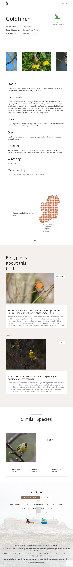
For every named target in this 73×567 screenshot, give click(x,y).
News (43, 508)
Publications (25, 508)
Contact (60, 504)
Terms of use (29, 513)
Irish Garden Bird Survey (35, 174)
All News (9, 335)
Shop (50, 508)
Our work (27, 504)
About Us (50, 504)
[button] (66, 3)
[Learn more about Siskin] (36, 454)
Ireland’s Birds (15, 504)
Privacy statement (42, 513)
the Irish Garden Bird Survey (29, 323)
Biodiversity (60, 276)
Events (35, 508)
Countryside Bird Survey (16, 174)
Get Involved (38, 504)
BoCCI (62, 342)
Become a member (30, 497)
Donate (46, 497)
